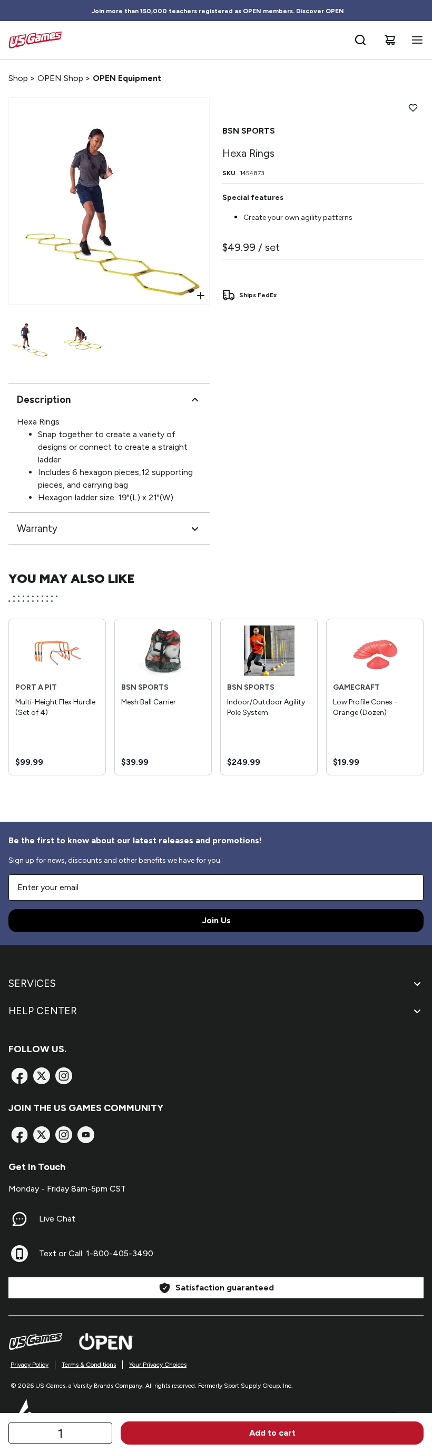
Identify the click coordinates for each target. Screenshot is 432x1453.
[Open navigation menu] (415, 40)
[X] (42, 1076)
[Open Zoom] (200, 295)
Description (44, 399)
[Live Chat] (19, 1219)
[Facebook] (19, 1076)
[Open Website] (106, 1341)
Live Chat (57, 1219)
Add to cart (272, 1433)
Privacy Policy (29, 1364)
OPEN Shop (60, 78)
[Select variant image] (29, 337)
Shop (18, 78)
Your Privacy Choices (157, 1364)
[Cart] (389, 40)
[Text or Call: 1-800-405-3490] (19, 1254)
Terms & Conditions (89, 1364)
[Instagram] (64, 1076)
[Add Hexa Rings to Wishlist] (413, 107)
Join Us (216, 920)
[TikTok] (86, 1135)
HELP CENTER (42, 1011)
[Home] (35, 40)
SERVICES (32, 983)
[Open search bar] (360, 40)
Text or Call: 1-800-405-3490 (96, 1253)
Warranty (37, 528)
